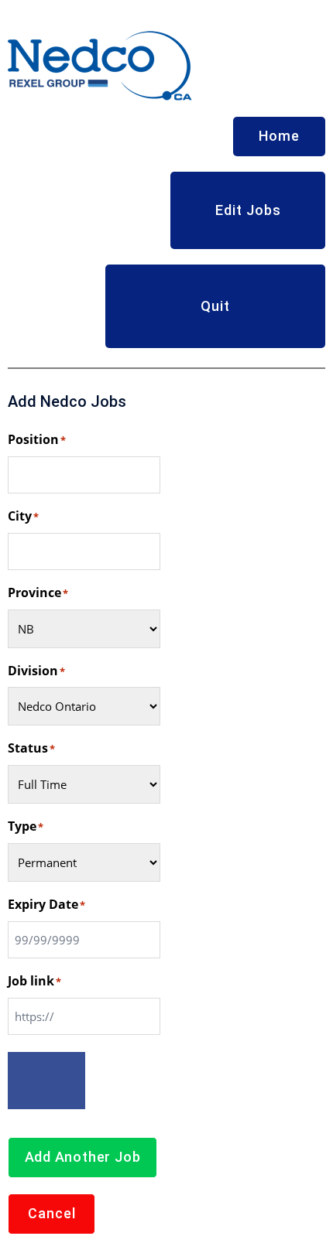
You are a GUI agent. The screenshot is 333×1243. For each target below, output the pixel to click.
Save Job (49, 1080)
